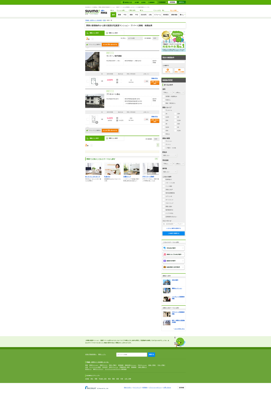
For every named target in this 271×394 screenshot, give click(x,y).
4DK (167, 130)
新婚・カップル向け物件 (174, 254)
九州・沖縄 (128, 378)
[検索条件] (151, 2)
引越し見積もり (142, 367)
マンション (169, 141)
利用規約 (144, 387)
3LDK (167, 127)
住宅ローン (88, 369)
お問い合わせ (155, 82)
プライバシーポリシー (155, 387)
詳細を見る (154, 78)
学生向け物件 (174, 248)
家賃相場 (120, 365)
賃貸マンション (93, 365)
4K (178, 127)
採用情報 (181, 387)
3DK (178, 124)
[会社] (143, 2)
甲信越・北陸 (102, 378)
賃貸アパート (103, 365)
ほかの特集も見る (179, 329)
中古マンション (142, 365)
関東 (96, 378)
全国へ (103, 10)
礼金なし (168, 100)
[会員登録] (172, 2)
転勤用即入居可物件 (174, 267)
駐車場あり (169, 179)
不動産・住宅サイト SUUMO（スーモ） (97, 362)
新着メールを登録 (179, 70)
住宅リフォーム (113, 367)
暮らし (182, 14)
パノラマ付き (169, 213)
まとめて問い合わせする (110, 44)
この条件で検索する (173, 233)
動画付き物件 (174, 261)
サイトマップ (137, 387)
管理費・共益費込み (171, 96)
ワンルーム (169, 110)
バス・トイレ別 (170, 183)
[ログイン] (181, 2)
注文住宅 (143, 14)
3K (166, 124)
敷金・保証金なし (171, 103)
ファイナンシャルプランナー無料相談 (116, 369)
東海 (109, 378)
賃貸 (113, 14)
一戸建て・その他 (171, 148)
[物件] (137, 2)
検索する (151, 354)
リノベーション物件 (95, 367)
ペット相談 (169, 186)
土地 (150, 14)
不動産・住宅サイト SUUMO (93, 20)
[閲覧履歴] (163, 2)
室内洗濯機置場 (170, 193)
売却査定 (166, 14)
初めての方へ (128, 387)
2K (178, 117)
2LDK (179, 120)
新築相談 (133, 367)
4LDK (179, 130)
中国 (121, 378)
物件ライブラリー (98, 369)
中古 (125, 14)
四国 (117, 378)
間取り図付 (169, 206)
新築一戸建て (152, 365)
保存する (167, 70)
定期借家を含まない (171, 216)
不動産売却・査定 (125, 367)
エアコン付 (169, 196)
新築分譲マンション (130, 365)
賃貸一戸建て (113, 365)
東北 (92, 378)
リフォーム (157, 14)
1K (166, 113)
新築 (119, 14)
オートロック (169, 199)
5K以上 (168, 134)
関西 (113, 378)
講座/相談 (174, 14)
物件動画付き (169, 210)
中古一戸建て (161, 365)
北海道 (87, 378)
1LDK (167, 117)
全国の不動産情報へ (91, 354)
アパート (168, 144)
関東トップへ (102, 354)
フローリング (169, 203)
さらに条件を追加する (174, 228)
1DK (178, 113)
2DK (167, 120)
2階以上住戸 (169, 189)
